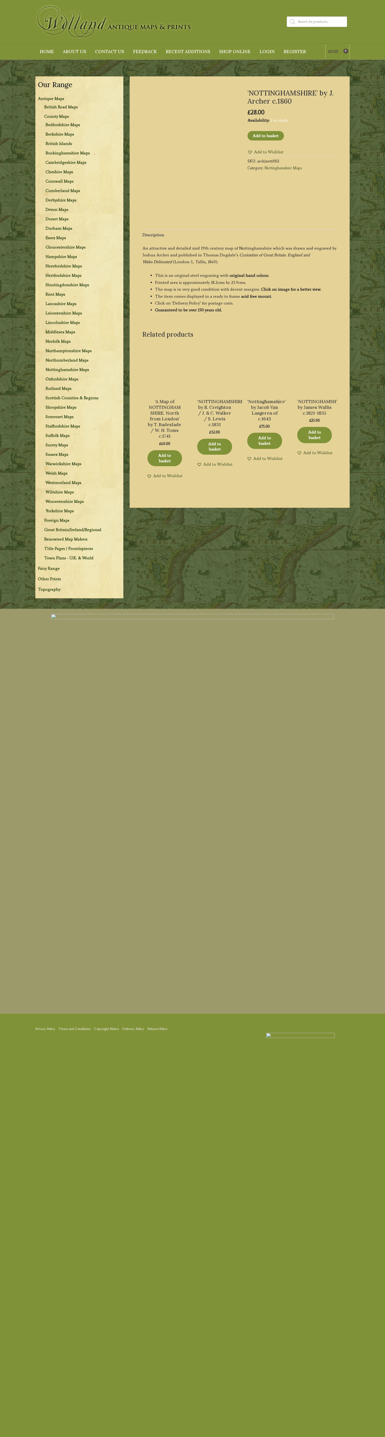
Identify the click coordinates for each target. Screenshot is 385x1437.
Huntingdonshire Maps (67, 284)
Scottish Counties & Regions (72, 397)
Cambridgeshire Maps (66, 162)
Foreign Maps (56, 520)
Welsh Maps (57, 473)
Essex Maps (56, 237)
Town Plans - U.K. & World (69, 557)
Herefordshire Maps (64, 265)
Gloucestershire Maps (66, 247)
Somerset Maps (60, 416)
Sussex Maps (57, 454)
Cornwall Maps (60, 181)
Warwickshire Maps (63, 463)
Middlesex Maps (60, 331)
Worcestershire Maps (65, 501)
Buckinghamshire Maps (68, 152)
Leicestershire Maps (64, 313)
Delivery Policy (133, 1029)
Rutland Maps (59, 388)
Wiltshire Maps (60, 491)
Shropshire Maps (61, 407)
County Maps (56, 116)
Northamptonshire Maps (69, 350)
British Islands (59, 143)
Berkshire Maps (60, 134)
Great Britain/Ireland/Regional (72, 529)
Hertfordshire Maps (63, 275)
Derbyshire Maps (61, 200)
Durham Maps (59, 228)
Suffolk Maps (58, 435)
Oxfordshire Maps (62, 378)
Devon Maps (57, 209)
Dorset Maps (57, 218)
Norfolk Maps (58, 341)
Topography (49, 589)
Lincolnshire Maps (63, 322)
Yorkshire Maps (60, 510)
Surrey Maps (57, 444)
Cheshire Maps (59, 171)
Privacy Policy (45, 1029)
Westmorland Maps (63, 482)
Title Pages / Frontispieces (68, 548)
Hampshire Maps (61, 256)
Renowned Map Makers (65, 539)
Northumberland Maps (67, 360)
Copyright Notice (106, 1029)
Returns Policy (157, 1029)
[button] (265, 152)
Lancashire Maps (61, 303)
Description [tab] (153, 234)
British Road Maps (61, 106)
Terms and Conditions (75, 1029)
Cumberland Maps (63, 190)
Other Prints (49, 578)
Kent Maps (55, 294)
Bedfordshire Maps (63, 124)
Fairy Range (49, 568)
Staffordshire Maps (63, 426)
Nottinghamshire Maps (67, 369)
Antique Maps (51, 98)
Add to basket (266, 135)
